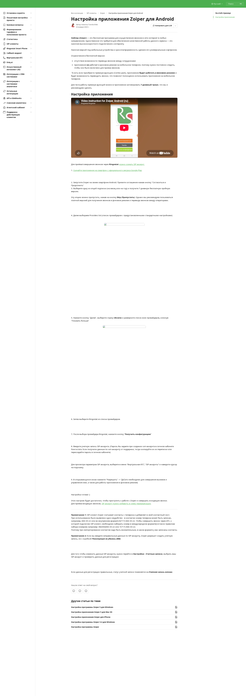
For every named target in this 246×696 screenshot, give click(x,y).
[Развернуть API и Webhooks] (31, 98)
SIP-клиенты (91, 13)
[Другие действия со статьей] (175, 26)
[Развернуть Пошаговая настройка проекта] (31, 18)
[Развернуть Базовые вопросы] (31, 25)
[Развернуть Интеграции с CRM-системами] (31, 74)
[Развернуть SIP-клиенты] (31, 44)
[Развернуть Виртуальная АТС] (31, 58)
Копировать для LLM (163, 26)
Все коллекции (77, 13)
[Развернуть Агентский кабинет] (31, 107)
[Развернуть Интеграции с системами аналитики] (31, 81)
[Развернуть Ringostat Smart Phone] (31, 48)
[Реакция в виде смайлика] (86, 590)
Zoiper (102, 13)
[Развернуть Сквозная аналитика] (31, 103)
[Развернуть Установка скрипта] (31, 13)
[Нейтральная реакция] (79, 590)
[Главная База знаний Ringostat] (2, 4)
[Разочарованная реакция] (73, 590)
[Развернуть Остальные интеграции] (31, 91)
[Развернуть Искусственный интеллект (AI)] (31, 67)
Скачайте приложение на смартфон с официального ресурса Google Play (107, 170)
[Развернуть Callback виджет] (31, 53)
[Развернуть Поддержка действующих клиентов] (31, 112)
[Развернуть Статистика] (31, 39)
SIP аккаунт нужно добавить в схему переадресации (126, 503)
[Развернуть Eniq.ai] (31, 62)
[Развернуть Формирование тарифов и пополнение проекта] (31, 29)
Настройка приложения (225, 17)
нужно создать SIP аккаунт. (132, 164)
